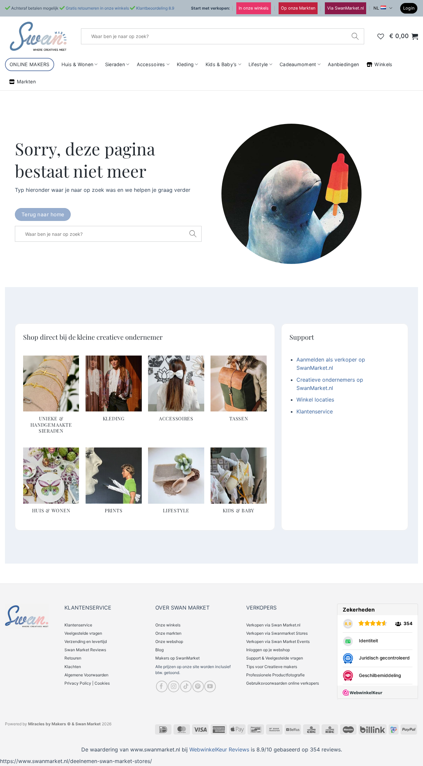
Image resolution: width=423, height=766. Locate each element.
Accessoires (151, 64)
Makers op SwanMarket (177, 658)
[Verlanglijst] (380, 36)
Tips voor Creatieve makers (271, 666)
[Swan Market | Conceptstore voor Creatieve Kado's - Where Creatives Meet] (38, 36)
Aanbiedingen (343, 64)
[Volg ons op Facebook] (162, 686)
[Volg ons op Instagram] (173, 686)
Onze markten (168, 633)
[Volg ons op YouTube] (210, 686)
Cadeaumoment (298, 64)
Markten (26, 81)
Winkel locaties (315, 399)
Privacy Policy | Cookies (87, 683)
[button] (409, 8)
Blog (159, 649)
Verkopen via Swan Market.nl (273, 624)
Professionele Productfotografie (275, 674)
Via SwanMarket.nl (345, 8)
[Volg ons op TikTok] (186, 686)
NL (376, 8)
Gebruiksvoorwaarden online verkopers (282, 683)
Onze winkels (167, 624)
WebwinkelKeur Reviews (219, 749)
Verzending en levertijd (85, 641)
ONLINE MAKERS (30, 64)
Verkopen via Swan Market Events (278, 641)
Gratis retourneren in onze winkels (97, 8)
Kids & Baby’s (221, 64)
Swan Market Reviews (85, 649)
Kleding (185, 64)
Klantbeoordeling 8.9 (155, 8)
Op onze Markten (298, 8)
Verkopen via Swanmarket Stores (277, 633)
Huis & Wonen (77, 64)
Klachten (72, 666)
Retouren (72, 658)
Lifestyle (258, 64)
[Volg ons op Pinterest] (198, 686)
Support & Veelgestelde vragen (274, 658)
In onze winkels (254, 8)
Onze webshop (169, 641)
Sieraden (115, 64)
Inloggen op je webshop (268, 649)
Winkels (383, 64)
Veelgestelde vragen (83, 633)
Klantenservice (314, 411)
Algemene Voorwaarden (86, 674)
